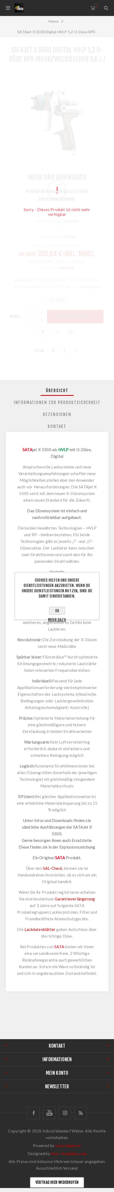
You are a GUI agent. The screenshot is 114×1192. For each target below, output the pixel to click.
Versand (70, 1168)
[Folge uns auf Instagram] (65, 1113)
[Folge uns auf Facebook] (33, 1113)
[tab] (57, 390)
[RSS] (80, 1113)
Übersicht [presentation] (57, 390)
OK (57, 610)
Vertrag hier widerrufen (57, 1182)
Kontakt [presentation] (57, 426)
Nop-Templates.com (68, 1153)
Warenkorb (96, 5)
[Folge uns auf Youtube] (49, 1113)
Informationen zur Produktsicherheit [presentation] (57, 402)
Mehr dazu (57, 619)
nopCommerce (68, 1145)
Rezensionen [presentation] (57, 414)
